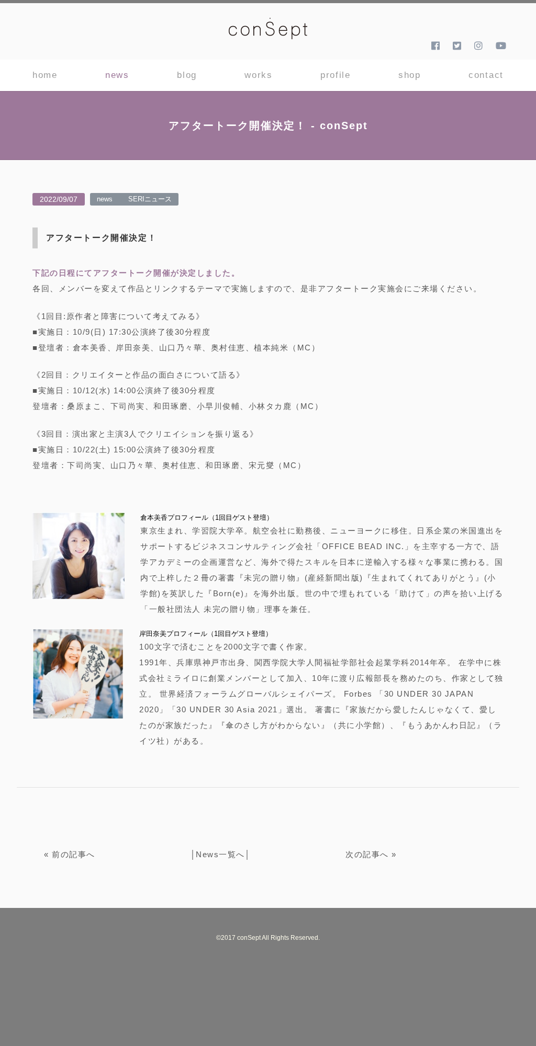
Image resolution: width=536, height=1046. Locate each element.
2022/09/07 (58, 199)
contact (486, 75)
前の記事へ (73, 854)
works (258, 75)
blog (187, 75)
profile (335, 75)
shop (409, 75)
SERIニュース (150, 199)
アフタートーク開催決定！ (101, 237)
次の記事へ (367, 854)
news (117, 75)
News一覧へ (220, 854)
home (45, 75)
